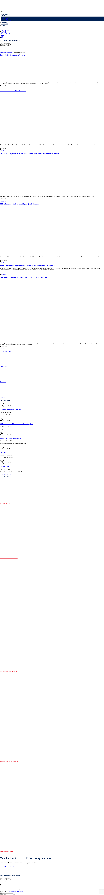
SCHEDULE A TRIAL (9, 866)
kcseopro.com (20, 891)
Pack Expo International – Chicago (10, 409)
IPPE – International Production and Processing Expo (16, 424)
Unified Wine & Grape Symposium (10, 438)
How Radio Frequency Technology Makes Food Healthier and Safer (24, 277)
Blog (2, 36)
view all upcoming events (5, 474)
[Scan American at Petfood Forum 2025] (45, 669)
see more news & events (5, 853)
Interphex (3, 452)
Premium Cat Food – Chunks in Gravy (13, 91)
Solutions (3, 366)
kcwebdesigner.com (12, 891)
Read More (3, 88)
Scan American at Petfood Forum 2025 (9, 671)
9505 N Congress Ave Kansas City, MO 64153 (5, 879)
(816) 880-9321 (6, 880)
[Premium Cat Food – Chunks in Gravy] (25, 555)
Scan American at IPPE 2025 (6, 851)
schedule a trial (7, 351)
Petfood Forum (4, 466)
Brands (2, 397)
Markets (3, 382)
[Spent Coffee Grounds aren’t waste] (14, 501)
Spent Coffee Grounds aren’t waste (12, 55)
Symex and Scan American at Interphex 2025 (10, 761)
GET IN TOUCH (5, 30)
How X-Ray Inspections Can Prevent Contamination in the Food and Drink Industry (30, 154)
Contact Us (3, 37)
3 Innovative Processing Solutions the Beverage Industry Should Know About (27, 266)
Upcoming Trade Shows (6, 33)
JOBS (2, 35)
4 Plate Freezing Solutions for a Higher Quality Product (19, 204)
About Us (3, 31)
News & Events (4, 32)
